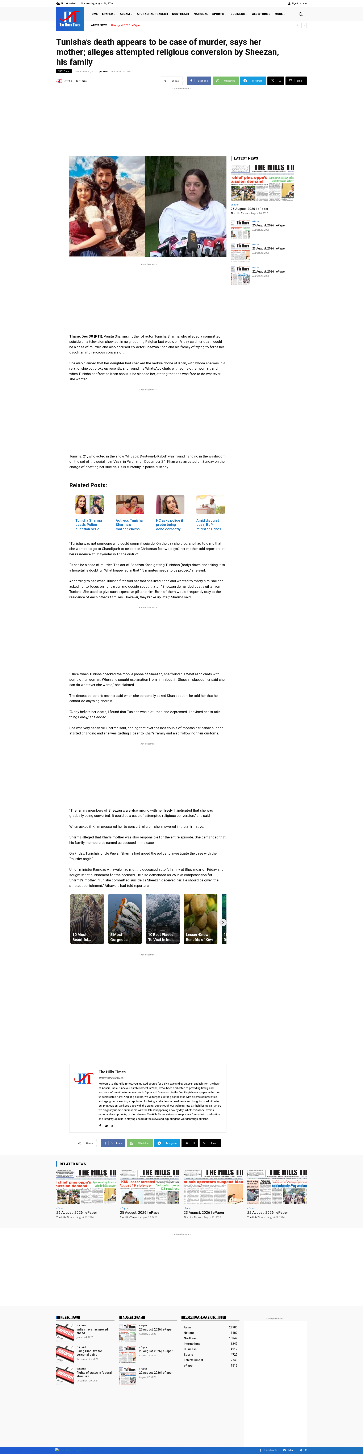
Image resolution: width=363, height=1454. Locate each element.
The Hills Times (77, 80)
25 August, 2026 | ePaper (269, 225)
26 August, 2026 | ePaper (125, 25)
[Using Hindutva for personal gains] (65, 1354)
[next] (304, 25)
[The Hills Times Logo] (71, 1450)
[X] (112, 1125)
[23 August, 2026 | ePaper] (240, 252)
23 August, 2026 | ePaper (269, 248)
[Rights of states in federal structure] (65, 1376)
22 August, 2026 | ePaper (269, 271)
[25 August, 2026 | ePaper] (240, 229)
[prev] (297, 25)
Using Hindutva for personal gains (89, 1352)
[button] (301, 14)
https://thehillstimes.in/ (111, 1078)
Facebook (270, 1450)
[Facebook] (100, 1125)
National (64, 71)
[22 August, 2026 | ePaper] (240, 275)
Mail (290, 1450)
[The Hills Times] (69, 18)
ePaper (235, 204)
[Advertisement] (181, 120)
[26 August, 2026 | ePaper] (262, 183)
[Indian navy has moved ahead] (65, 1333)
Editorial (69, 1317)
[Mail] (106, 1125)
